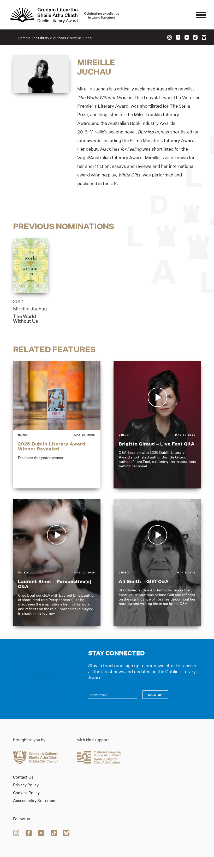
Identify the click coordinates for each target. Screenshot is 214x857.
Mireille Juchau (30, 309)
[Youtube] (187, 37)
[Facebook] (178, 37)
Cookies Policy (26, 793)
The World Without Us (25, 319)
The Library (40, 38)
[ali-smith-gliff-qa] (157, 562)
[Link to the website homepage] (64, 15)
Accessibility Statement (35, 800)
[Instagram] (169, 37)
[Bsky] (204, 37)
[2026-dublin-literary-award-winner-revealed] (56, 424)
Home (22, 38)
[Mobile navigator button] (201, 15)
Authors (59, 38)
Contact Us (23, 777)
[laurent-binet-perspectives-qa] (56, 562)
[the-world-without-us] (30, 265)
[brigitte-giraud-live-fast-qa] (157, 424)
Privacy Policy (26, 785)
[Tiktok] (195, 37)
